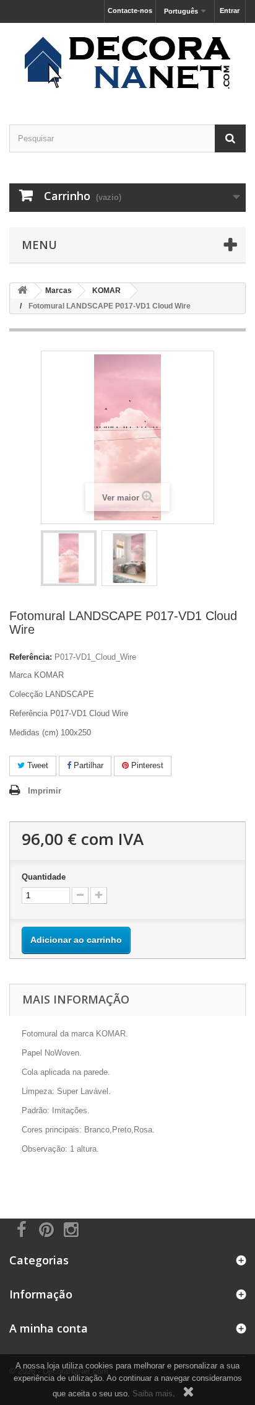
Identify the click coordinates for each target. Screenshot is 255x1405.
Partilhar (87, 765)
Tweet (36, 765)
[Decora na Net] (127, 63)
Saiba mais (152, 1393)
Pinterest (146, 765)
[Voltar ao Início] (22, 291)
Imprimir (44, 790)
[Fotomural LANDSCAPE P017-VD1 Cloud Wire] (68, 558)
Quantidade (44, 877)
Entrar (230, 10)
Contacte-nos (130, 10)
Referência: (30, 657)
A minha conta (48, 1328)
